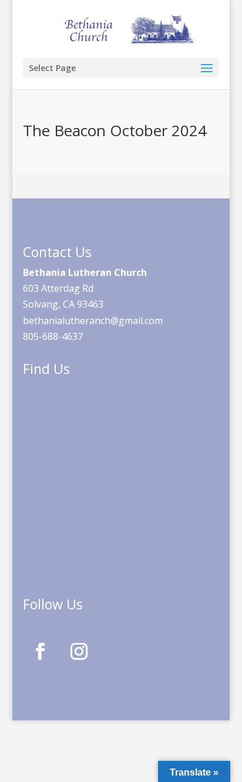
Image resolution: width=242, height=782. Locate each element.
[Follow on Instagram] (79, 652)
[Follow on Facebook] (40, 652)
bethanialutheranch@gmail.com (93, 320)
